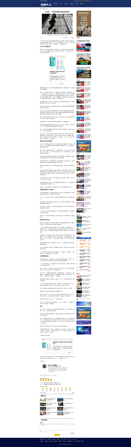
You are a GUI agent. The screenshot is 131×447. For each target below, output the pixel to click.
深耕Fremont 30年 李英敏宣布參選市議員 (88, 192)
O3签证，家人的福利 (88, 209)
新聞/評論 (55, 3)
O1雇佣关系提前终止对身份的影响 (88, 198)
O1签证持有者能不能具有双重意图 (88, 186)
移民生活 (65, 3)
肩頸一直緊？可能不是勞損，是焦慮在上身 (88, 174)
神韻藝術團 (55, 441)
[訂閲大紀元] (84, 305)
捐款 (68, 439)
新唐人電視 (50, 441)
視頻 (77, 3)
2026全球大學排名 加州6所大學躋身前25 (88, 180)
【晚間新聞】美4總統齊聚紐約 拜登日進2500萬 (52, 384)
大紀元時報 (60, 441)
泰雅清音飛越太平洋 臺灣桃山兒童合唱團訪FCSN (88, 95)
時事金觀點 (44, 8)
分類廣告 (71, 3)
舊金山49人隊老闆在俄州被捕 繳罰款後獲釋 (88, 112)
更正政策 (45, 439)
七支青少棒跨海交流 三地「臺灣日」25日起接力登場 (88, 83)
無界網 (82, 441)
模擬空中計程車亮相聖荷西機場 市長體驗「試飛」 (88, 101)
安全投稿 (58, 439)
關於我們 (41, 439)
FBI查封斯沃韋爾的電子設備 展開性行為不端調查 (88, 106)
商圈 (65, 439)
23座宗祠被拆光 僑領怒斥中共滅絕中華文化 (51, 382)
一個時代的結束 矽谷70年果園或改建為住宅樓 (88, 124)
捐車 (70, 439)
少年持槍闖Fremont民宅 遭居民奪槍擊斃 (88, 118)
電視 (76, 439)
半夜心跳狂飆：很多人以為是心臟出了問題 (88, 162)
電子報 (62, 439)
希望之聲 (64, 441)
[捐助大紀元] (84, 324)
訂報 (73, 439)
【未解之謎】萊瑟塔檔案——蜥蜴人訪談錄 (88, 168)
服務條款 (49, 439)
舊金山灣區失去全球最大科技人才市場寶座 (88, 89)
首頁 (40, 8)
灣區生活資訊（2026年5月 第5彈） (88, 204)
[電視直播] (84, 334)
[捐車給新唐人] (84, 36)
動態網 (78, 441)
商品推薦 (81, 3)
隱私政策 (54, 439)
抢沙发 (73, 392)
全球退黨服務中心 (70, 441)
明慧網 (75, 441)
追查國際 (46, 441)
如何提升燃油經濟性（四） (68, 403)
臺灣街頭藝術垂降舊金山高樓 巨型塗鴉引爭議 (88, 136)
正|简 (72, 37)
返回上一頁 (57, 434)
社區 (61, 3)
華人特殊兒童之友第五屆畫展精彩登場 (88, 130)
